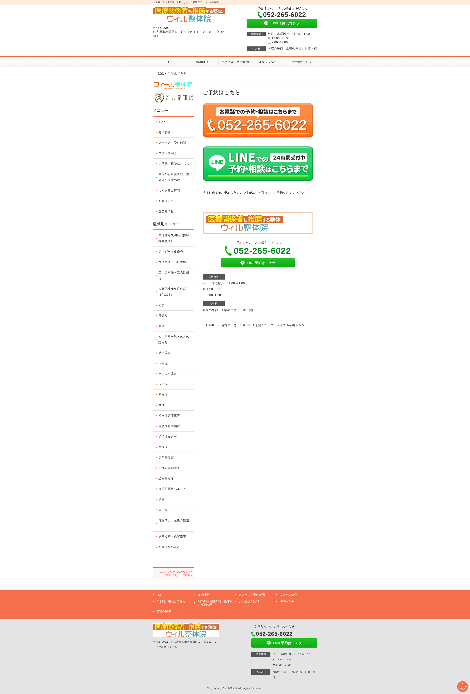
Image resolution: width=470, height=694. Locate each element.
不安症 (163, 394)
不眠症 (163, 363)
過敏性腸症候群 (169, 426)
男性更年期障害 (169, 468)
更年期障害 (166, 457)
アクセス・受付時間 (235, 62)
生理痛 (163, 447)
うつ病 (163, 384)
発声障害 (164, 352)
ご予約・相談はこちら (173, 163)
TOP (169, 62)
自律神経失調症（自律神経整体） (173, 238)
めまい (163, 305)
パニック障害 (167, 373)
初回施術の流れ (169, 547)
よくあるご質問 (169, 190)
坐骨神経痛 (166, 478)
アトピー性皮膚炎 (170, 251)
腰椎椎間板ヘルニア (172, 488)
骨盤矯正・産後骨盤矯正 (173, 523)
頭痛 (161, 326)
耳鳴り (163, 315)
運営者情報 (166, 211)
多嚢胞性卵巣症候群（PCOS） (172, 291)
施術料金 (202, 62)
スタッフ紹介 (267, 62)
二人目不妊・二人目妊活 (173, 275)
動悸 (161, 405)
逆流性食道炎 (167, 436)
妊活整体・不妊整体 (172, 262)
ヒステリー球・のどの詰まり (173, 339)
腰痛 (161, 499)
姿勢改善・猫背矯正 (172, 536)
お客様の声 (166, 200)
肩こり (163, 509)
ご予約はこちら (301, 62)
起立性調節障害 (169, 415)
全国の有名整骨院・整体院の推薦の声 (173, 177)
